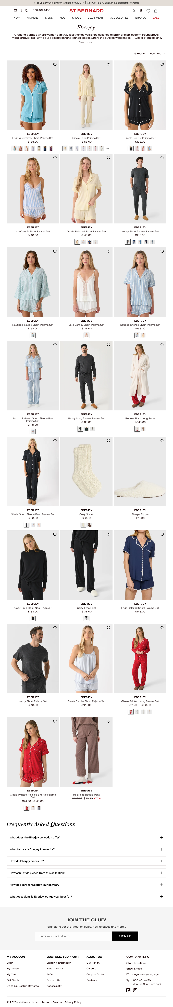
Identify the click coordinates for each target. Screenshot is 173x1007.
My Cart (11, 974)
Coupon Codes (95, 974)
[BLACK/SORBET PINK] (131, 148)
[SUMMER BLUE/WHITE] (149, 148)
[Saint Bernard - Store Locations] (21, 10)
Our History (93, 962)
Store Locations (136, 963)
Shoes (76, 17)
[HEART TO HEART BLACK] (143, 711)
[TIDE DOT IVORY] (149, 711)
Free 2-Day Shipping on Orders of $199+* (59, 2)
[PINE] (86, 429)
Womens (33, 17)
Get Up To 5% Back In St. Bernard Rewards (113, 2)
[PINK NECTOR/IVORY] (95, 148)
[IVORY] (86, 335)
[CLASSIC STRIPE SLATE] (137, 335)
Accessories (119, 17)
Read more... (86, 42)
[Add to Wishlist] (55, 64)
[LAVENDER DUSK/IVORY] (33, 148)
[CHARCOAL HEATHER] (128, 242)
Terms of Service (52, 1002)
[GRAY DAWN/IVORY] (71, 148)
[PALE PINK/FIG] (89, 148)
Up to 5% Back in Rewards (23, 986)
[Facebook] (128, 990)
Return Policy (55, 968)
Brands (140, 17)
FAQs (50, 974)
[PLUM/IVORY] (51, 148)
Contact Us (53, 980)
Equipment (95, 17)
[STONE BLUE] (152, 242)
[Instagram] (135, 990)
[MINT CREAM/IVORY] (39, 148)
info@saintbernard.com (145, 974)
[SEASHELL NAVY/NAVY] (39, 808)
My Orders (13, 968)
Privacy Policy (73, 1002)
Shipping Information (59, 962)
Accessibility (54, 986)
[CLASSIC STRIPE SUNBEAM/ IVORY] (143, 335)
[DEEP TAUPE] (89, 525)
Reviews (91, 980)
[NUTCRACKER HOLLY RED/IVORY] (26, 808)
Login (10, 962)
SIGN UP (125, 936)
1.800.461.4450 (141, 980)
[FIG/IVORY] (20, 148)
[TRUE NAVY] (146, 242)
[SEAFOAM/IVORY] (102, 148)
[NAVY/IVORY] (45, 148)
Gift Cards (13, 980)
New (17, 17)
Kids (62, 17)
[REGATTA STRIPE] (33, 335)
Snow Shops (134, 968)
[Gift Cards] (15, 10)
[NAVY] (134, 242)
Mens (49, 17)
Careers (91, 968)
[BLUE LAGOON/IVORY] (14, 148)
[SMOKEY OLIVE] (92, 429)
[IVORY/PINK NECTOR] (26, 148)
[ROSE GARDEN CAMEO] (33, 808)
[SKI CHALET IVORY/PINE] (137, 711)
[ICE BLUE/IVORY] (77, 148)
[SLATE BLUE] (140, 242)
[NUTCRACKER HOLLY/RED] (131, 711)
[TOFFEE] (143, 429)
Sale (156, 17)
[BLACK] (33, 618)
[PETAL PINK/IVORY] (39, 525)
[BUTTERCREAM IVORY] (65, 148)
